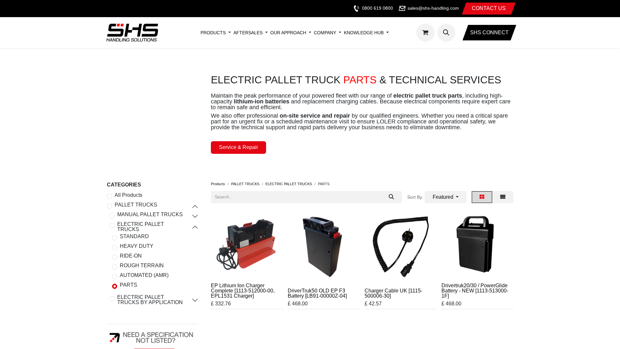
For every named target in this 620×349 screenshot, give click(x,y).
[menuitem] (213, 32)
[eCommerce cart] (425, 33)
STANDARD (134, 236)
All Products (128, 195)
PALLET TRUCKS (136, 204)
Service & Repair (238, 147)
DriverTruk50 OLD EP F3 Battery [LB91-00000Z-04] (317, 293)
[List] (502, 197)
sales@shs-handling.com (433, 8)
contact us (489, 8)
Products (218, 184)
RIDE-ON (131, 256)
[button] (446, 33)
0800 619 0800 (377, 8)
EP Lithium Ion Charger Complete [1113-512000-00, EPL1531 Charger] (242, 291)
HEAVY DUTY (136, 246)
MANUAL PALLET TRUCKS (150, 214)
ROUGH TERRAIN (142, 265)
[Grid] (481, 197)
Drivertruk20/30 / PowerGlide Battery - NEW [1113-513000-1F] (474, 291)
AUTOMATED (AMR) (144, 275)
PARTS (128, 285)
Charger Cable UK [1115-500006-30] (393, 293)
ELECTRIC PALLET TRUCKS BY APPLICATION (150, 300)
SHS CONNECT (489, 32)
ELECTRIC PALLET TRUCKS (140, 227)
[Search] (391, 197)
